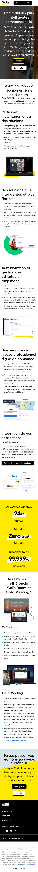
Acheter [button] (19, 61)
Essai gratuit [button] (19, 68)
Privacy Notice (17, 864)
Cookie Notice (31, 864)
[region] (19, 856)
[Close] (36, 844)
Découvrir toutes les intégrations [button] (17, 463)
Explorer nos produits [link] (23, 3)
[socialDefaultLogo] (3, 830)
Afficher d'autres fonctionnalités (15, 741)
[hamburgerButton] (34, 3)
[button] (7, 811)
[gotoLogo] (5, 3)
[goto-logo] (19, 805)
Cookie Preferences (19, 868)
